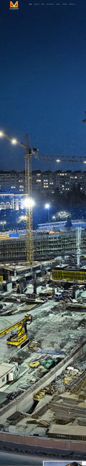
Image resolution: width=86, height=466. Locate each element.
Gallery (58, 4)
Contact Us (72, 4)
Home (30, 4)
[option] (43, 233)
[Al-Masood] (17, 5)
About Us (36, 4)
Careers (65, 4)
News (43, 4)
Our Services (50, 4)
